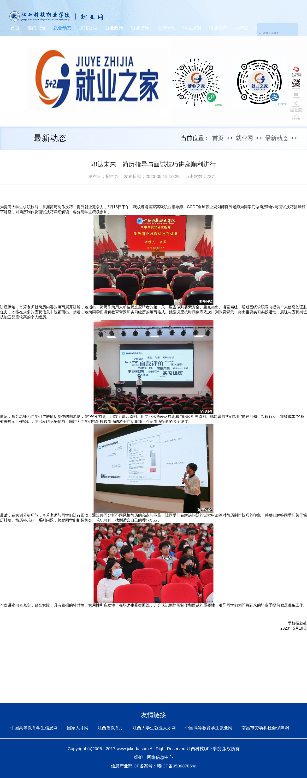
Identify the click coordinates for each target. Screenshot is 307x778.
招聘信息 (166, 27)
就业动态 (62, 27)
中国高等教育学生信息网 (34, 727)
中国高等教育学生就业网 (208, 727)
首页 (15, 27)
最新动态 (276, 138)
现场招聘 (218, 27)
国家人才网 (78, 727)
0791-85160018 (296, 111)
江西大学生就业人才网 (154, 727)
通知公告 (88, 27)
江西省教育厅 (111, 727)
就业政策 (114, 27)
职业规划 (192, 27)
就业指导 (140, 27)
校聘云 (241, 27)
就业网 (244, 138)
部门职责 (36, 27)
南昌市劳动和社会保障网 (265, 727)
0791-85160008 (296, 109)
